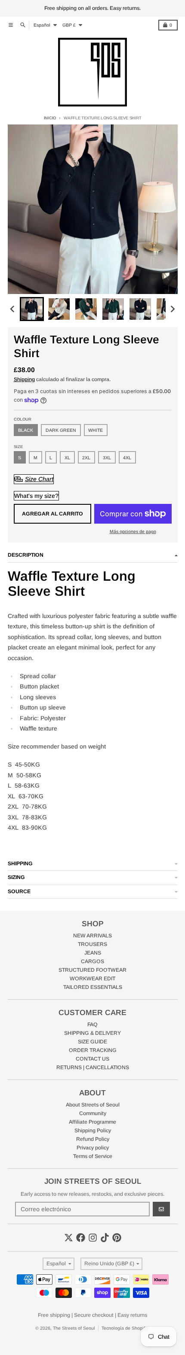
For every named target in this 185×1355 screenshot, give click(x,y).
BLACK (25, 430)
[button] (32, 309)
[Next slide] (172, 309)
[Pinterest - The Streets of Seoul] (116, 1237)
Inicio (50, 117)
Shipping (24, 379)
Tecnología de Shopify (124, 1328)
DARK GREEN (61, 430)
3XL (107, 457)
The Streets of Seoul (74, 1328)
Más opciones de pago (133, 531)
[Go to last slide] (13, 309)
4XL (127, 457)
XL (67, 457)
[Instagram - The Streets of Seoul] (92, 1237)
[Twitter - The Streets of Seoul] (68, 1237)
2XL (86, 457)
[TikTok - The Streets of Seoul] (104, 1237)
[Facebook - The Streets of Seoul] (80, 1237)
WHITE (95, 430)
